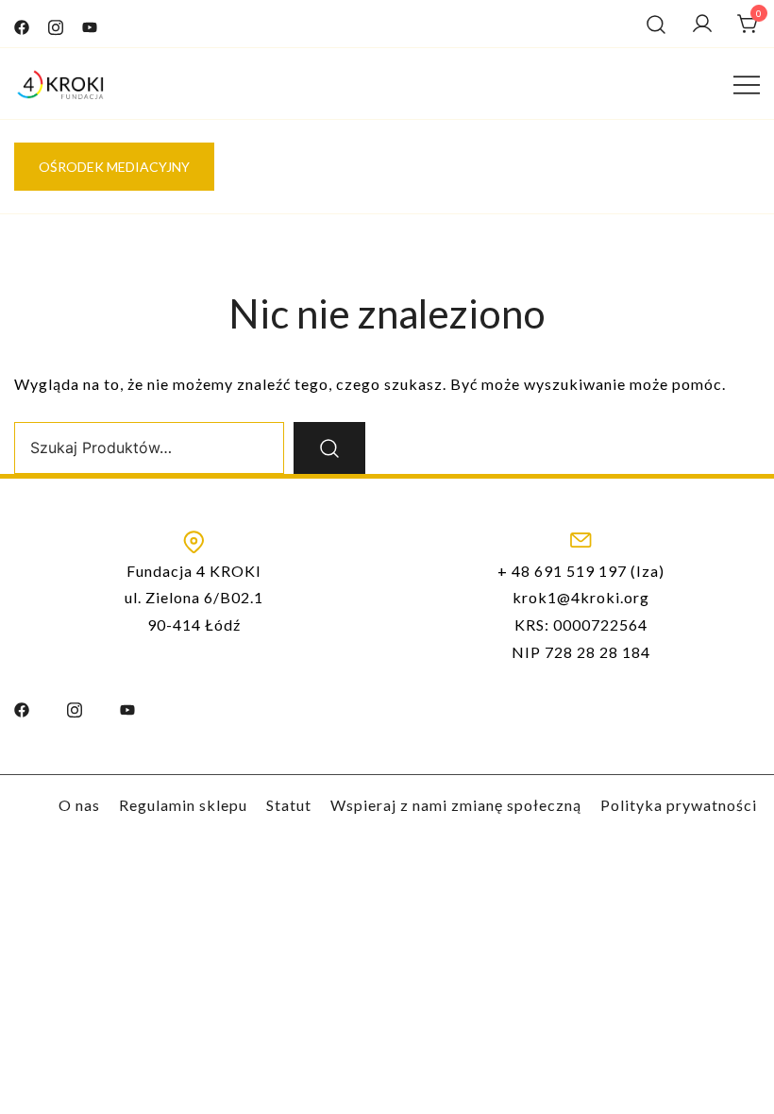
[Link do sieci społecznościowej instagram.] (55, 23)
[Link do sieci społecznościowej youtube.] (89, 23)
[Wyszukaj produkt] (329, 448)
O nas (79, 805)
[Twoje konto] (702, 23)
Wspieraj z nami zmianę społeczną (455, 805)
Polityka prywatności (678, 805)
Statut (288, 805)
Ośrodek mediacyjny (114, 167)
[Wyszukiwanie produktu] (656, 23)
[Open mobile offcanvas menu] (746, 84)
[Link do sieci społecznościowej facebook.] (21, 23)
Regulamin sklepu (183, 805)
